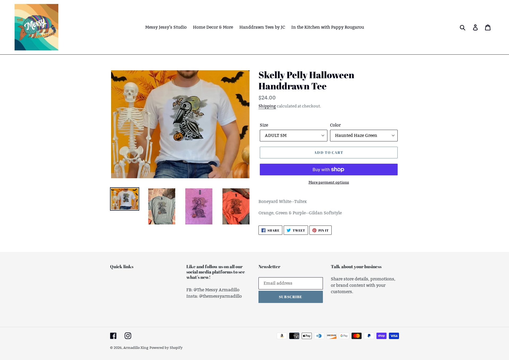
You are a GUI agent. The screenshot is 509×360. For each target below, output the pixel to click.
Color (335, 125)
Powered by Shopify (166, 347)
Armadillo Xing (135, 347)
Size (264, 125)
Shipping (267, 106)
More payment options (329, 182)
